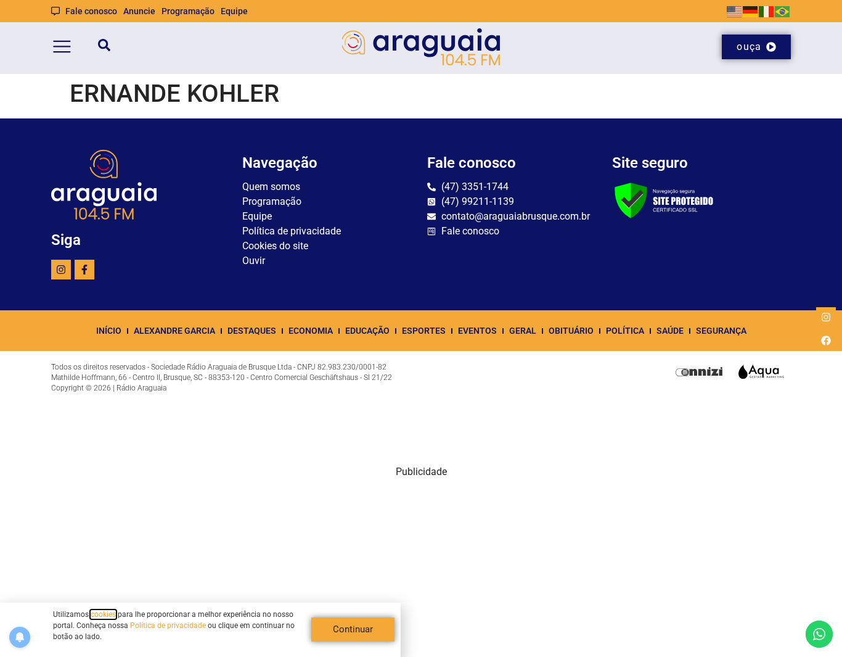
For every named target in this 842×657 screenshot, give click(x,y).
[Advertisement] (421, 565)
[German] (751, 11)
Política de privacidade (168, 625)
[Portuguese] (783, 11)
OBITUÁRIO (571, 331)
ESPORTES (424, 331)
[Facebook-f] (84, 269)
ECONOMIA (310, 331)
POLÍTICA (625, 331)
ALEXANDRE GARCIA (174, 331)
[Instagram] (61, 269)
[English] (735, 11)
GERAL (522, 331)
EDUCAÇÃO (367, 331)
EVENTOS (477, 331)
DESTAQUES (251, 331)
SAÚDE (670, 331)
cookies (103, 614)
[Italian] (767, 11)
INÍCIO (108, 331)
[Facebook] (826, 340)
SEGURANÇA (721, 331)
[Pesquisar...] (104, 47)
